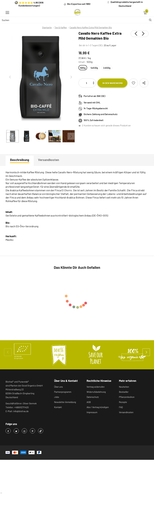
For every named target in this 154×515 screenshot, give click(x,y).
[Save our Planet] (95, 354)
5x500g (94, 67)
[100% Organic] (132, 354)
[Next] (71, 77)
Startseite (47, 27)
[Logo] (78, 12)
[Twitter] (16, 430)
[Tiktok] (40, 430)
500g (82, 67)
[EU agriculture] (22, 351)
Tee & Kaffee (60, 27)
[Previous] (10, 77)
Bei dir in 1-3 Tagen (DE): (91, 45)
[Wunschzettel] (133, 82)
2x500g (106, 67)
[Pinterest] (32, 430)
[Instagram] (24, 430)
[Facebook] (8, 430)
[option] (40, 77)
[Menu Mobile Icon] (7, 12)
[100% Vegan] (59, 354)
